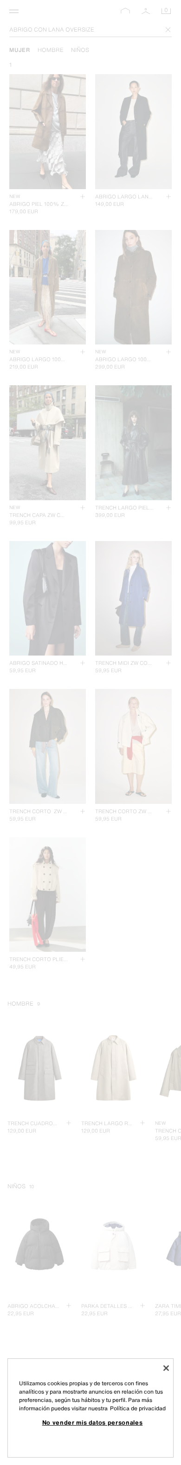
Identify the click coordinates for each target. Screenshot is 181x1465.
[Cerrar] (166, 1368)
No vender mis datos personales (92, 1422)
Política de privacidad (138, 1408)
